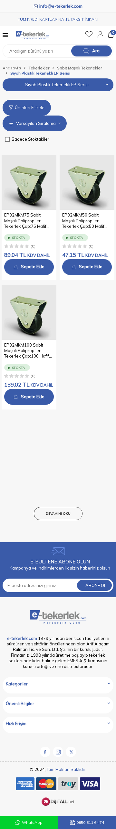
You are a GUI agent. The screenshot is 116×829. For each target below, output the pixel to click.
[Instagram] (58, 752)
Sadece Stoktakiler (30, 139)
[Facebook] (45, 752)
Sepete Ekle (32, 266)
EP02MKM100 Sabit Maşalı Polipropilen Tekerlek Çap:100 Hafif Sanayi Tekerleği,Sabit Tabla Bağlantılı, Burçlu (26, 350)
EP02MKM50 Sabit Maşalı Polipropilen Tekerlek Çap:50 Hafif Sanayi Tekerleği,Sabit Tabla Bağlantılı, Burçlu (84, 220)
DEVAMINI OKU (58, 513)
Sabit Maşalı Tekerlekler (79, 68)
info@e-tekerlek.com (60, 6)
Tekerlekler (39, 68)
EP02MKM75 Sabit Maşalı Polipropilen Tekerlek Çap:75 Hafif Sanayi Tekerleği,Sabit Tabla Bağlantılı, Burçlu (26, 220)
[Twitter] (71, 752)
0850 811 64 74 (90, 822)
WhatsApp (32, 822)
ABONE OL (95, 585)
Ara (96, 50)
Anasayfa (12, 68)
